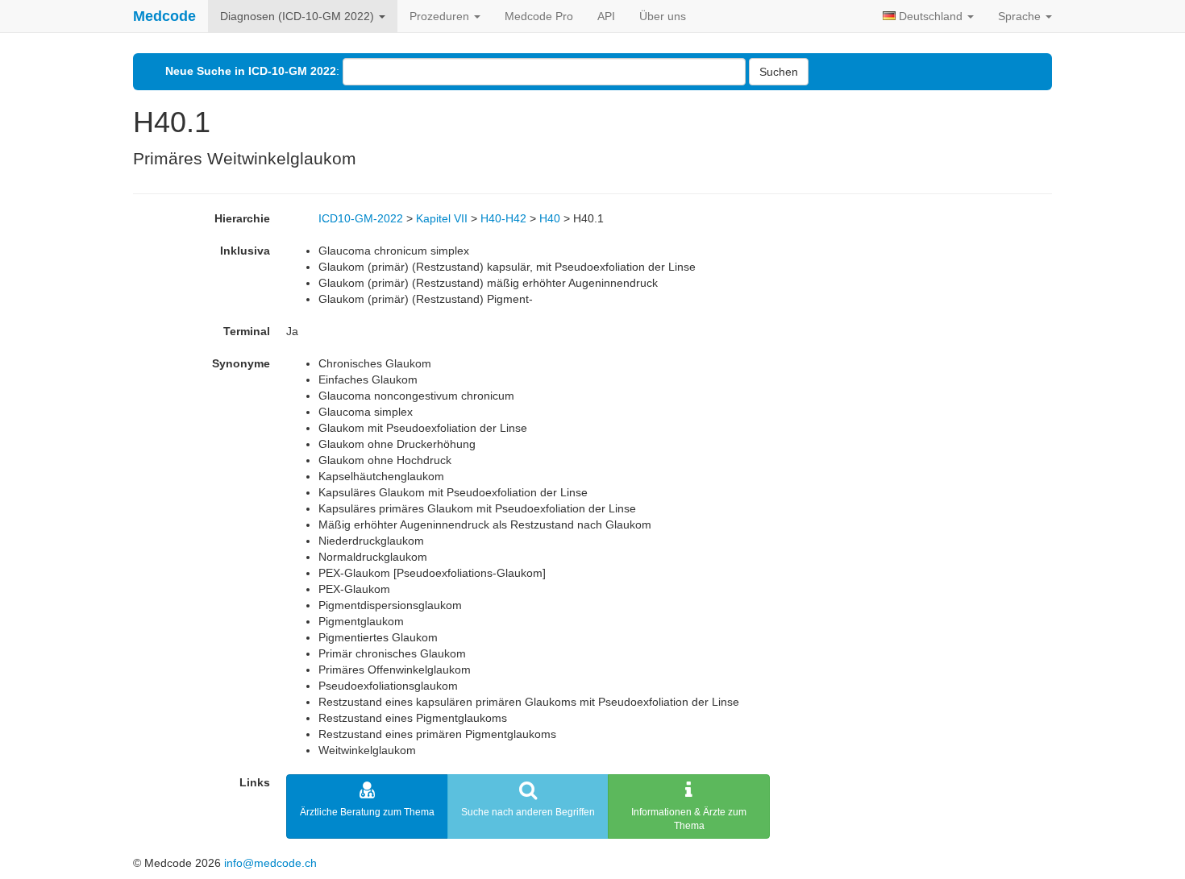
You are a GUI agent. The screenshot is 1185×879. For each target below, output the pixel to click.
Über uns (662, 16)
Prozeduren (441, 16)
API (606, 16)
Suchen (778, 71)
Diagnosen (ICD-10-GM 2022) (298, 16)
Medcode (164, 16)
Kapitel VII (442, 218)
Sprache (1021, 16)
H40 (549, 218)
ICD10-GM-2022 (360, 218)
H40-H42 (503, 218)
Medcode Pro (539, 16)
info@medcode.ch (270, 862)
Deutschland (931, 16)
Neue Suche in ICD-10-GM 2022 (250, 70)
